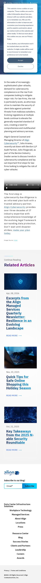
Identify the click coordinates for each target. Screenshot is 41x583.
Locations (20, 523)
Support (34, 3)
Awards (20, 558)
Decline (20, 66)
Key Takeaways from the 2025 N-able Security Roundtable (20, 437)
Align (16, 240)
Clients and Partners (20, 546)
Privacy (6, 570)
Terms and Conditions (18, 570)
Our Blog (9, 3)
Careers (20, 554)
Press (20, 527)
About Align (20, 519)
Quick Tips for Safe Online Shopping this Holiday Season (18, 382)
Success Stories (20, 542)
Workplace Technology (21, 510)
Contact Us (17, 3)
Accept (20, 60)
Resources (25, 3)
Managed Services (20, 515)
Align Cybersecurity (15, 207)
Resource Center (20, 533)
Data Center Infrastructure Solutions (17, 505)
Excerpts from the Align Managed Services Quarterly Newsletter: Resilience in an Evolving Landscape (19, 313)
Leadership (20, 550)
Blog (20, 538)
